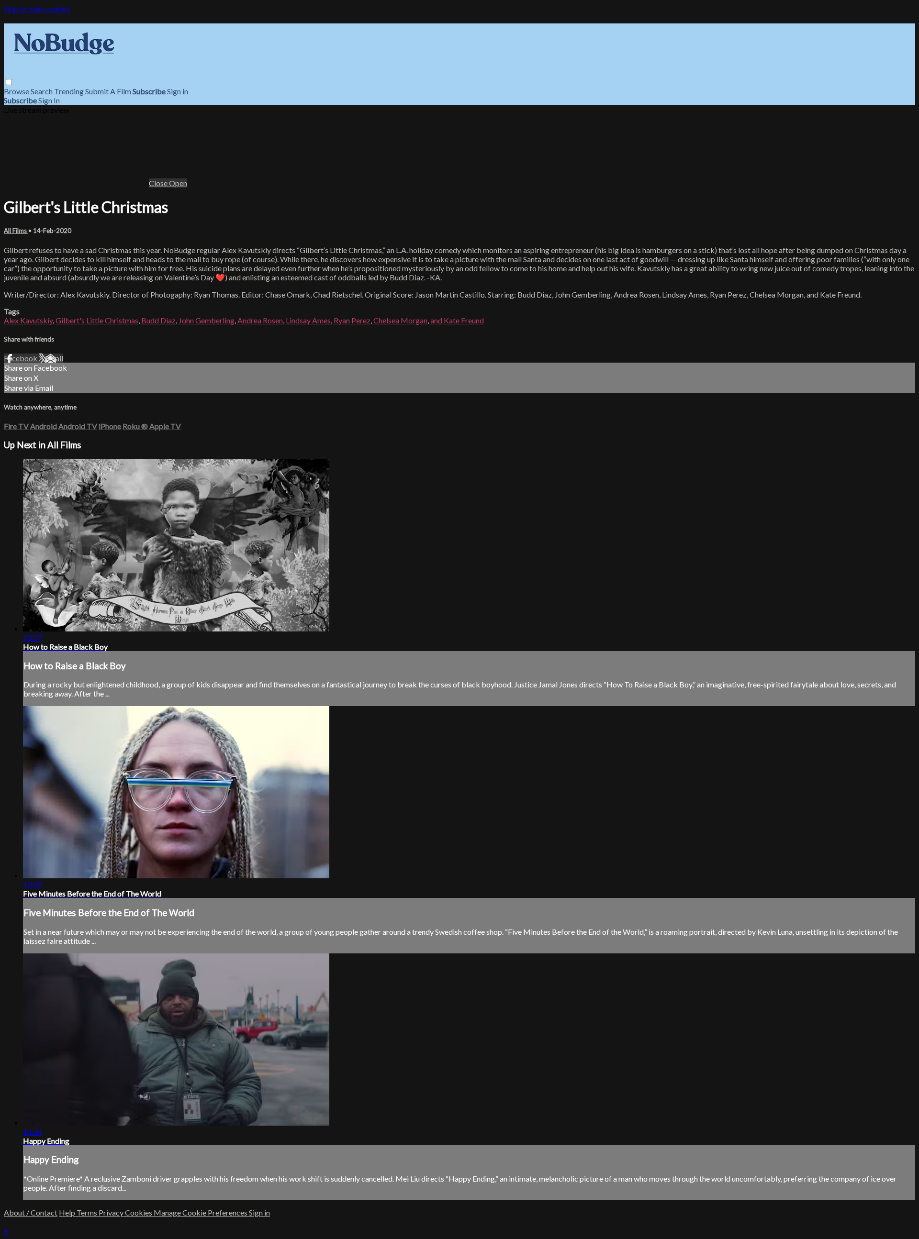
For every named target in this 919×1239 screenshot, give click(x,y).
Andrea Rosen (260, 320)
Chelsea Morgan (400, 320)
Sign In (49, 100)
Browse (17, 91)
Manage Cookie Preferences (201, 1212)
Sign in (177, 91)
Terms (88, 1212)
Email (54, 358)
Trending (69, 91)
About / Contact (30, 1212)
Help (68, 1212)
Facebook (21, 358)
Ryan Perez (352, 320)
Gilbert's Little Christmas (97, 320)
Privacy (112, 1212)
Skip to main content (37, 8)
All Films (16, 230)
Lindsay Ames (308, 320)
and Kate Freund (457, 320)
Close (159, 183)
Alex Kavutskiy (28, 320)
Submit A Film (108, 91)
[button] (9, 82)
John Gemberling (207, 320)
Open (178, 183)
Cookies (139, 1212)
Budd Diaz (158, 320)
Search (42, 91)
